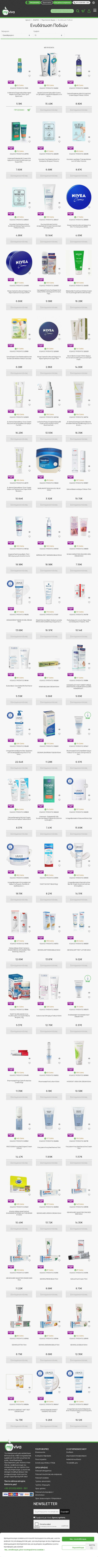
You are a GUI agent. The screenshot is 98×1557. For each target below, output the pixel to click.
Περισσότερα (78, 1547)
